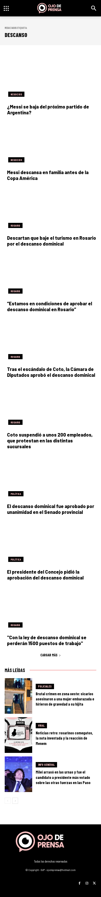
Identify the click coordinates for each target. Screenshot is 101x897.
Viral (41, 725)
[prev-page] (8, 801)
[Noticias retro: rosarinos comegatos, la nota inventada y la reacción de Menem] (18, 735)
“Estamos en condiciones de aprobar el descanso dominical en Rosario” (49, 306)
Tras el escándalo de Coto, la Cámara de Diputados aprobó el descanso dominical (51, 372)
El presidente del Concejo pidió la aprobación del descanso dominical (45, 574)
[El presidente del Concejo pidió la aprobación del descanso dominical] (50, 542)
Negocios (16, 94)
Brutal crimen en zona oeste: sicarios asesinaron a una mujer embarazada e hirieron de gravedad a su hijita (65, 698)
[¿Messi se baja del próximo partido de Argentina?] (50, 77)
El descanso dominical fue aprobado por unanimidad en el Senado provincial (50, 509)
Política (16, 493)
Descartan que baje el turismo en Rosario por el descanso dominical (51, 241)
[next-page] (15, 801)
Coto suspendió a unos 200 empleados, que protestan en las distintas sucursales (50, 440)
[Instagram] (87, 882)
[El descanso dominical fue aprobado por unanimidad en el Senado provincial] (50, 477)
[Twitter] (94, 882)
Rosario (15, 225)
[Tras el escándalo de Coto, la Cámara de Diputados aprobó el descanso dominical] (50, 340)
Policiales (45, 686)
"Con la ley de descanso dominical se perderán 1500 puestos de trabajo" (46, 640)
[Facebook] (80, 882)
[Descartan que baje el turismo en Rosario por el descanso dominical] (50, 209)
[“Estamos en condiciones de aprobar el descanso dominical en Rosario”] (50, 274)
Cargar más (49, 655)
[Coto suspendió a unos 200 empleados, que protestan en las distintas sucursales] (50, 405)
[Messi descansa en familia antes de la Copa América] (50, 143)
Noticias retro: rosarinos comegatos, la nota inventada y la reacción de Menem (64, 737)
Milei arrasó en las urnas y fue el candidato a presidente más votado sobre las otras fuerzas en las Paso (63, 777)
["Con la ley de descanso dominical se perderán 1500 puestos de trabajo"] (50, 608)
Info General (46, 764)
